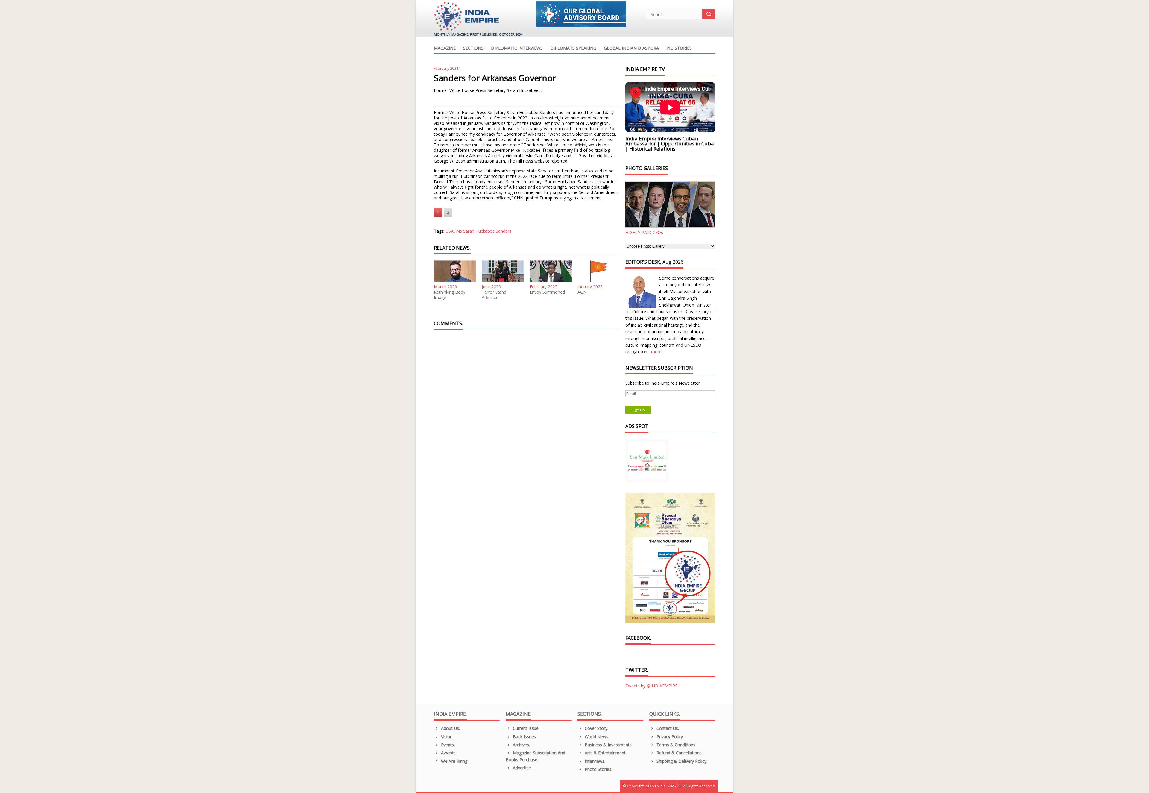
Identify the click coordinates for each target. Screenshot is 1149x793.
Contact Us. (667, 728)
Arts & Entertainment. (605, 753)
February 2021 (446, 68)
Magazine (445, 48)
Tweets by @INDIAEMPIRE (651, 686)
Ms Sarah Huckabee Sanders (483, 231)
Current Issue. (525, 728)
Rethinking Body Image (449, 294)
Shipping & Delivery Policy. (681, 761)
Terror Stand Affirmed (494, 294)
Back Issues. (524, 736)
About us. (450, 728)
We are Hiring (453, 761)
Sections (473, 48)
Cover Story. (595, 728)
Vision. (446, 736)
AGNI (582, 292)
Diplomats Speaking (573, 48)
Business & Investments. (608, 744)
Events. (447, 744)
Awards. (448, 753)
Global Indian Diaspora (631, 48)
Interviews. (594, 761)
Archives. (521, 744)
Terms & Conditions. (675, 744)
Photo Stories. (597, 769)
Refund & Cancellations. (679, 753)
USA (450, 231)
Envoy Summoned (547, 292)
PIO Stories (679, 48)
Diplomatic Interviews (517, 48)
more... (657, 351)
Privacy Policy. (669, 736)
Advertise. (522, 768)
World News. (596, 736)
